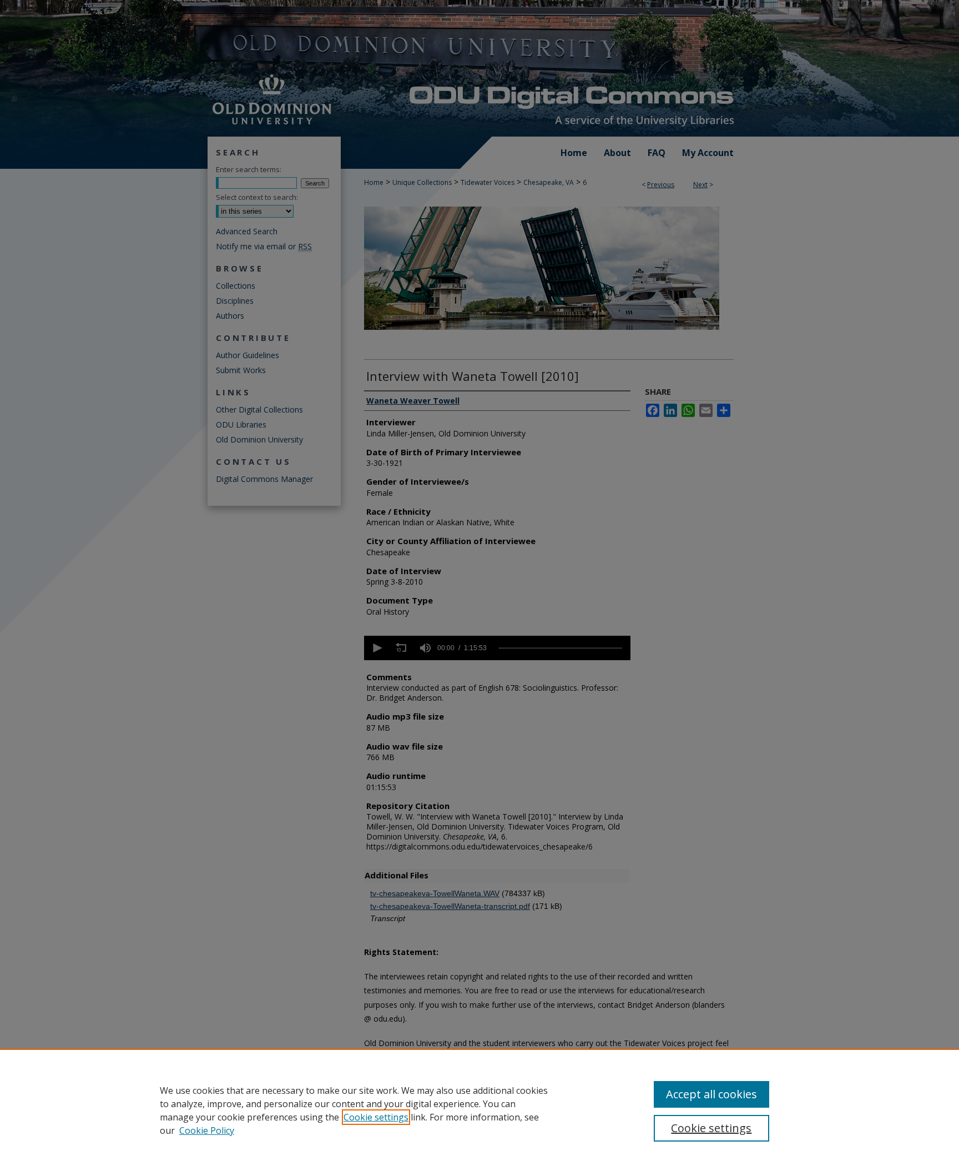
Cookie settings (376, 1117)
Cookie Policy (206, 1130)
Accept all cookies (711, 1094)
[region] (479, 1110)
